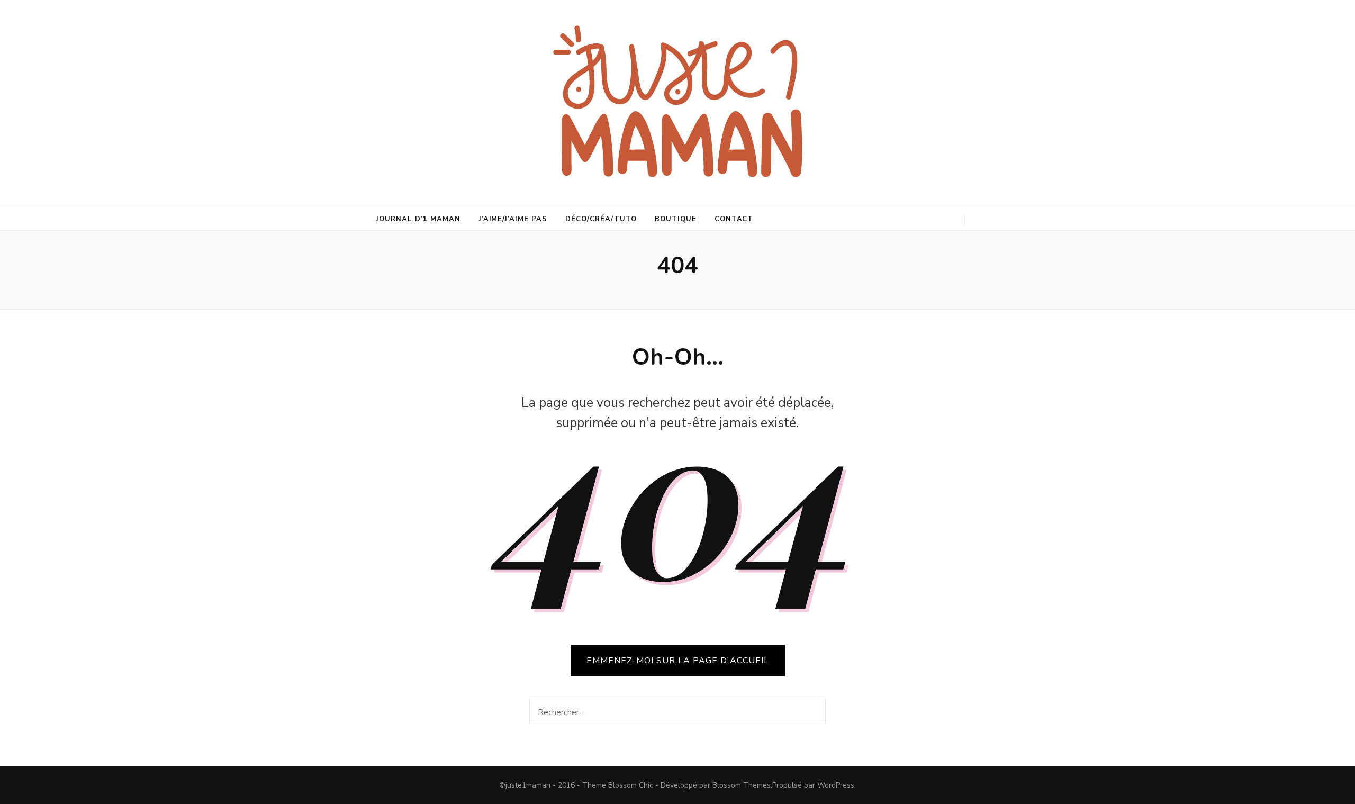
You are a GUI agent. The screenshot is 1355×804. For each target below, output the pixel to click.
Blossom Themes (741, 785)
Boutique (676, 219)
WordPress (835, 785)
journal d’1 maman (418, 219)
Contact (734, 219)
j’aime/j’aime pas (513, 219)
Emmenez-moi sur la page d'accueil (677, 660)
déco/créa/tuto (601, 219)
